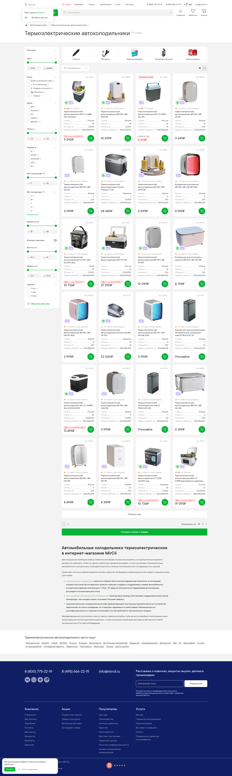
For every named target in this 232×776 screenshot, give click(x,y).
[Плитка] (200, 68)
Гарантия (103, 728)
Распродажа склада (71, 728)
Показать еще (134, 514)
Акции (67, 4)
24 (199, 524)
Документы (30, 736)
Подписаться (196, 683)
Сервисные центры (108, 740)
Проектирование (144, 723)
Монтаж (139, 715)
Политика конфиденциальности (114, 745)
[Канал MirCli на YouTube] (34, 679)
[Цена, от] (28, 62)
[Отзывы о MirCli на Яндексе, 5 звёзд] (116, 765)
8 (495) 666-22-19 (173, 4)
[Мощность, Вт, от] (28, 226)
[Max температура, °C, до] (56, 177)
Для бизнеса (106, 4)
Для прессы (30, 732)
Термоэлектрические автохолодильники (69, 25)
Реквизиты (30, 740)
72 (206, 524)
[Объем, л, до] (56, 133)
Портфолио (30, 723)
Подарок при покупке (72, 715)
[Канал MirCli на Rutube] (46, 679)
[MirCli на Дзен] (40, 679)
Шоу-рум (103, 715)
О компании (30, 715)
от (29, 68)
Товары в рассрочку (71, 719)
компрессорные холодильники (79, 581)
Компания (32, 709)
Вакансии (29, 745)
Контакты (130, 4)
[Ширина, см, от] (28, 270)
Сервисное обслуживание (148, 719)
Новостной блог (106, 732)
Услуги (92, 4)
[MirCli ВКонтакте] (27, 679)
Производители (106, 719)
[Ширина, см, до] (56, 270)
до (45, 68)
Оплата (139, 732)
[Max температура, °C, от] (28, 177)
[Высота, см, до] (56, 251)
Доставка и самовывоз (146, 728)
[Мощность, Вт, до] (56, 226)
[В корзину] (90, 138)
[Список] (204, 68)
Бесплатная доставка (72, 723)
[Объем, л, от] (28, 133)
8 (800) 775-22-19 (154, 4)
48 (203, 524)
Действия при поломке (109, 736)
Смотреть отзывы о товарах (134, 532)
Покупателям (108, 709)
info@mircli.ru (201, 4)
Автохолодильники (38, 25)
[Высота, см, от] (28, 251)
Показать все (32, 214)
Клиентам (78, 4)
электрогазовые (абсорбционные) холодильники (87, 596)
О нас (117, 4)
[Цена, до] (56, 62)
